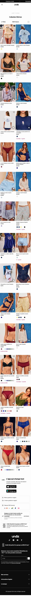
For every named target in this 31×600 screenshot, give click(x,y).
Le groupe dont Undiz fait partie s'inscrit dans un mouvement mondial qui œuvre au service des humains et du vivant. (17, 526)
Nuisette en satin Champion (21, 103)
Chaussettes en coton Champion (7, 284)
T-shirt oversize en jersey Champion (7, 131)
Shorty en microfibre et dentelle (22, 375)
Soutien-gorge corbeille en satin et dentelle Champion (22, 164)
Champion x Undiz (10, 1)
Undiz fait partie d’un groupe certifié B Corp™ (17, 524)
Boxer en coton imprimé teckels (22, 253)
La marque (17, 13)
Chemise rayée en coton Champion (23, 45)
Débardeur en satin (20, 407)
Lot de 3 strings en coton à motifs (7, 163)
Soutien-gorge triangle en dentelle (22, 466)
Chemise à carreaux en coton (6, 103)
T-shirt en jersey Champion (21, 73)
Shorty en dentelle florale (21, 437)
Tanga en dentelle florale (5, 466)
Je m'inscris (26, 516)
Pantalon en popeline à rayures (22, 313)
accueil (13, 13)
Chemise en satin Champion (21, 192)
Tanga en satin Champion (5, 313)
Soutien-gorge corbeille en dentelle (7, 437)
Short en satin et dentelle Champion (7, 45)
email (2, 555)
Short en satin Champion (21, 344)
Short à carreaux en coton (6, 222)
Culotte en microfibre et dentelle (7, 407)
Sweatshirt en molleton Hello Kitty (7, 253)
